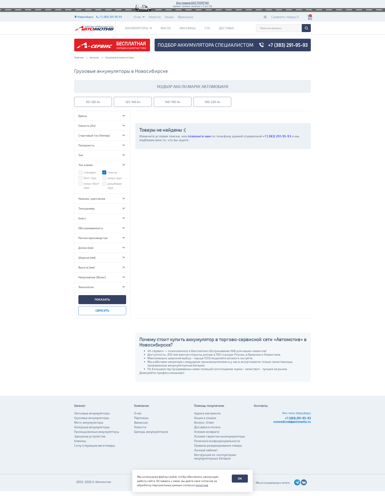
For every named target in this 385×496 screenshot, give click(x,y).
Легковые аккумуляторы (92, 413)
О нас (137, 17)
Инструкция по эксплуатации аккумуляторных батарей (215, 456)
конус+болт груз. (91, 185)
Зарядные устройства (89, 436)
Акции (169, 17)
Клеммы (80, 441)
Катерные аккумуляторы (92, 427)
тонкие (112, 172)
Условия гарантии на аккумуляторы (219, 436)
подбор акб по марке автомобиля (192, 86)
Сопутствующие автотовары (94, 445)
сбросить (102, 310)
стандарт (90, 172)
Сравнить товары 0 (285, 17)
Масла (166, 28)
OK (240, 478)
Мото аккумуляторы (88, 422)
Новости (155, 17)
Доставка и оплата (207, 427)
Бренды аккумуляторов (151, 431)
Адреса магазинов (207, 413)
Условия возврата (206, 431)
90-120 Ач (93, 102)
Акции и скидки (205, 418)
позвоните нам (199, 136)
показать (102, 299)
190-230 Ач (212, 102)
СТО (207, 28)
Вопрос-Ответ (204, 422)
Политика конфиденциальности (217, 441)
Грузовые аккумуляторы (91, 418)
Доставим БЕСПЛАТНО (192, 3)
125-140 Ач (132, 102)
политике (202, 485)
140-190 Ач (172, 102)
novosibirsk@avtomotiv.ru (292, 421)
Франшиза (185, 17)
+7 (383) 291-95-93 (277, 136)
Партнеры (141, 418)
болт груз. (90, 178)
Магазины (188, 28)
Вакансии (141, 422)
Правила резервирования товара (218, 445)
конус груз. (114, 178)
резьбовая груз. (114, 185)
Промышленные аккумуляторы (96, 431)
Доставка (226, 28)
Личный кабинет (206, 450)
